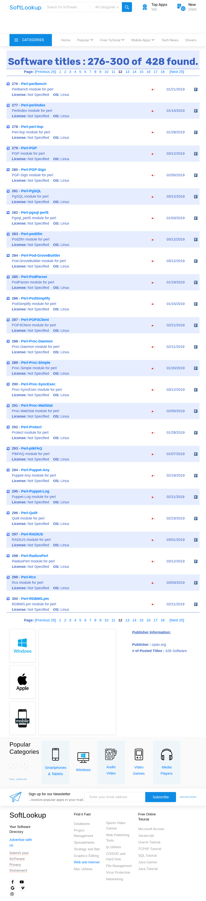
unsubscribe (188, 797)
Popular (83, 40)
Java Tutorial (148, 869)
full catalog (18, 779)
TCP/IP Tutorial (149, 849)
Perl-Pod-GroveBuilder (40, 255)
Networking (114, 879)
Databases (82, 824)
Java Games (147, 862)
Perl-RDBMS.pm (35, 599)
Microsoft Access (151, 829)
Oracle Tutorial (149, 842)
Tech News (170, 40)
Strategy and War (87, 849)
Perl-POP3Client (35, 320)
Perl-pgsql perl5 (34, 212)
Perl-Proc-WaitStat (37, 405)
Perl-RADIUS (32, 534)
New (192, 4)
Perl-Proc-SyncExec (38, 384)
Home (65, 40)
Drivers (191, 40)
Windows (83, 770)
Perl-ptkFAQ (31, 448)
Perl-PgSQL (31, 191)
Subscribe (161, 797)
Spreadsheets (84, 842)
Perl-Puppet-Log (35, 491)
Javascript (146, 836)
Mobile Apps (140, 40)
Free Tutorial (110, 40)
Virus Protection (118, 872)
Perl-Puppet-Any (35, 470)
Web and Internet (87, 862)
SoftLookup (27, 815)
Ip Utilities (113, 847)
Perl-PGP (29, 148)
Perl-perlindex (33, 105)
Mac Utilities (83, 869)
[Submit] (127, 7)
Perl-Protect (31, 427)
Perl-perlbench (33, 84)
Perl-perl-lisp (32, 127)
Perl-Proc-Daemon (37, 341)
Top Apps (159, 4)
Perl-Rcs (28, 577)
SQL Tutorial (147, 855)
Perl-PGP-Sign (33, 170)
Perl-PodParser (34, 277)
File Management (119, 866)
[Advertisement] (103, 23)
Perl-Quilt (29, 513)
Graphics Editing (86, 856)
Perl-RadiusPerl (34, 556)
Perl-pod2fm (31, 234)
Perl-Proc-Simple (35, 363)
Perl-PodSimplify (35, 298)
